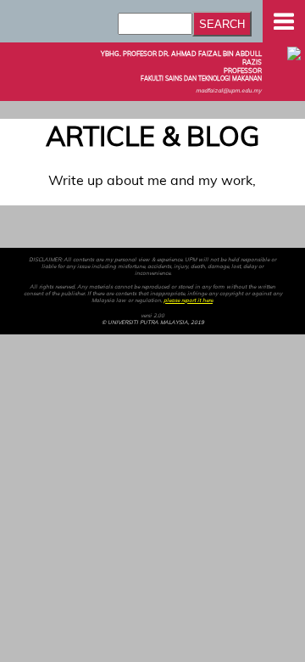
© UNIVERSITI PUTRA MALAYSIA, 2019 (153, 322)
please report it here (188, 300)
